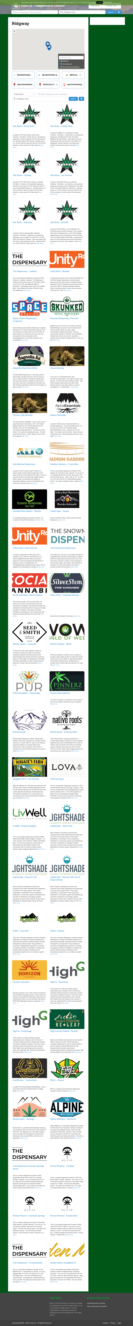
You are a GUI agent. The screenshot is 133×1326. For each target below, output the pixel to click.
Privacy (112, 1323)
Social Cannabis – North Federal (27, 595)
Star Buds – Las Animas (61, 175)
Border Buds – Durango (23, 1119)
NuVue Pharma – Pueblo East (63, 1216)
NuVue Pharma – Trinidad (62, 1166)
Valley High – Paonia (59, 511)
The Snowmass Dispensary (63, 548)
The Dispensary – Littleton (25, 271)
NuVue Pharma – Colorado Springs (29, 1216)
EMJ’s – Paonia (57, 1080)
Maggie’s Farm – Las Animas (26, 779)
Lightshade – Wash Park (61, 826)
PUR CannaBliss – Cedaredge (26, 693)
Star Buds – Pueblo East (61, 126)
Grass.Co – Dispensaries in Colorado (43, 5)
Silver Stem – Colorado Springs (64, 595)
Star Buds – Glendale (22, 222)
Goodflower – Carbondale (25, 1080)
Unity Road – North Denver (25, 548)
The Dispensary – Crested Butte (27, 1263)
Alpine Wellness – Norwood (63, 1119)
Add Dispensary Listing (96, 1303)
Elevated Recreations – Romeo (27, 511)
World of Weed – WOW (60, 644)
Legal (119, 1323)
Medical (65, 61)
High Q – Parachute (59, 982)
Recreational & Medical (71, 67)
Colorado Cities (111, 6)
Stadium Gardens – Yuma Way (64, 464)
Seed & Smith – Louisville (24, 644)
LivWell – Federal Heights (24, 826)
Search (111, 12)
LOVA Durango (57, 779)
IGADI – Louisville (21, 931)
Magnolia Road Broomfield (25, 368)
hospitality (48, 84)
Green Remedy (57, 368)
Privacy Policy (108, 2)
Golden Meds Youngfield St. (63, 1263)
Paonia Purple (19, 732)
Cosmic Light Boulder (23, 415)
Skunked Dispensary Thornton (64, 318)
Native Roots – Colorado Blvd (63, 732)
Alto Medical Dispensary (24, 464)
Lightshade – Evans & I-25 (25, 877)
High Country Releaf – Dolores (64, 1031)
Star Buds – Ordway (22, 175)
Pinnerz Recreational (60, 693)
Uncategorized (24, 84)
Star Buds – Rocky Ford (23, 126)
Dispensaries (95, 6)
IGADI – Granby (57, 931)
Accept (99, 2)
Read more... (54, 194)
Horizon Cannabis (21, 982)
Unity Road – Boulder (60, 271)
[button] (47, 44)
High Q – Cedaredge (22, 1031)
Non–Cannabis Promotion (97, 1306)
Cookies (105, 1323)
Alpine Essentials (58, 415)
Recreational (67, 64)
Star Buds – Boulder (59, 222)
